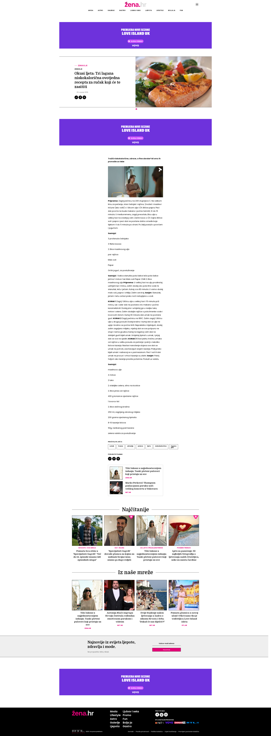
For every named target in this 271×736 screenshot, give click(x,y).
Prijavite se (166, 650)
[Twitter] (84, 99)
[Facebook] (80, 99)
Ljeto (149, 446)
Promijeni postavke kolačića (188, 731)
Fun (181, 10)
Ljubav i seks (135, 10)
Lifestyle (159, 10)
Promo (127, 715)
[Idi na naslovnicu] (135, 6)
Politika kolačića (157, 731)
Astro (100, 10)
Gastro (122, 10)
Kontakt (131, 731)
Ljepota (148, 10)
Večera (140, 446)
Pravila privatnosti (142, 731)
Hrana (120, 446)
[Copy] (76, 99)
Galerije (111, 10)
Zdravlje (82, 65)
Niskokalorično (161, 446)
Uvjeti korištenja (170, 731)
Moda (90, 10)
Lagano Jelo (173, 447)
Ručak (112, 446)
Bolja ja (171, 10)
